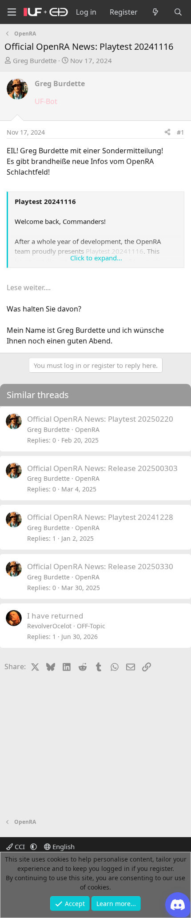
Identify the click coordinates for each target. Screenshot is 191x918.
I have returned (55, 616)
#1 (180, 132)
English (63, 846)
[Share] (167, 132)
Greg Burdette (34, 60)
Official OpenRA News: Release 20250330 (100, 566)
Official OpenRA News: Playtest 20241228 (100, 517)
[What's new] (155, 12)
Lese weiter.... (29, 287)
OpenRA (87, 429)
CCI (20, 846)
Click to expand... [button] (96, 257)
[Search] (178, 12)
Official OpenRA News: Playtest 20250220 (100, 419)
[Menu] (11, 12)
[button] (33, 846)
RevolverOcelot (49, 626)
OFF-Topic (91, 626)
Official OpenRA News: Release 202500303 (102, 468)
